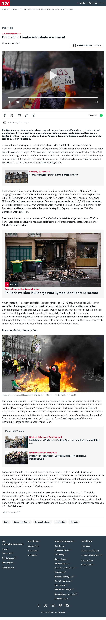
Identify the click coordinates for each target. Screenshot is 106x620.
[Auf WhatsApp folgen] (101, 115)
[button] (53, 365)
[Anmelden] (90, 3)
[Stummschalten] (17, 102)
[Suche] (96, 3)
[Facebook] (4, 115)
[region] (53, 79)
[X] (11, 115)
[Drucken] (33, 115)
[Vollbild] (96, 102)
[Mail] (19, 115)
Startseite (6, 9)
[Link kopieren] (26, 115)
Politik (15, 9)
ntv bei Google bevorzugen (18, 123)
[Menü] (102, 3)
